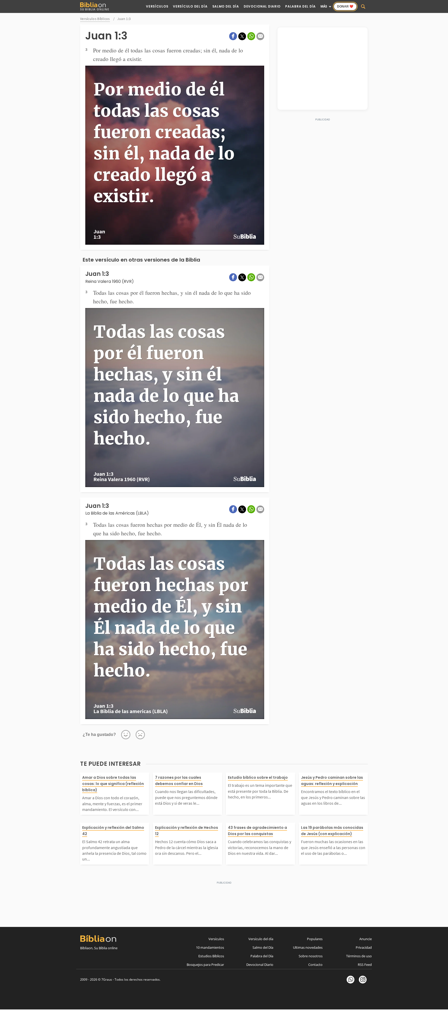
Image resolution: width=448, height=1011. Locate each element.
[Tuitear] (242, 36)
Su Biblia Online (94, 9)
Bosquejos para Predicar (205, 964)
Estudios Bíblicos (211, 956)
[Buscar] (363, 6)
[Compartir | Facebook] (233, 36)
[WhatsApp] (350, 979)
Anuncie (365, 939)
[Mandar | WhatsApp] (251, 36)
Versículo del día (260, 939)
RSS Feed (365, 964)
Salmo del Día (225, 6)
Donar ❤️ (345, 6)
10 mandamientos (210, 947)
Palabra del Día (300, 6)
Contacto (315, 964)
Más (323, 6)
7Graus (106, 979)
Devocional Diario (262, 6)
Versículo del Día (190, 6)
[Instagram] (363, 979)
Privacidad (364, 947)
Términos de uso (359, 956)
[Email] (260, 36)
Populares (315, 939)
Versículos (157, 6)
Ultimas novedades (308, 947)
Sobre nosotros (311, 956)
